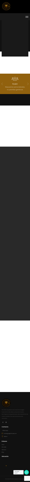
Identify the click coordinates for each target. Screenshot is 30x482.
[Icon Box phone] (15, 431)
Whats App (5, 430)
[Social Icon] (3, 422)
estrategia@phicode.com (10, 433)
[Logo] (6, 6)
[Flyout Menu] (27, 16)
